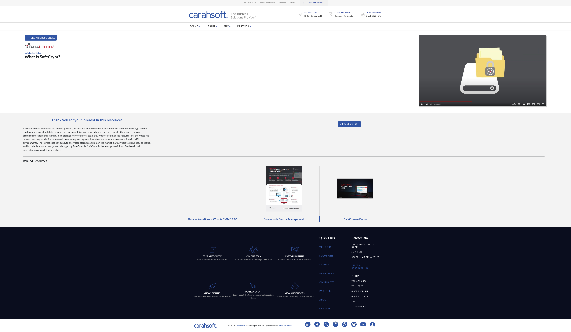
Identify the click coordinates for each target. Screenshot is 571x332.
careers (325, 308)
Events (324, 264)
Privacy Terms (285, 325)
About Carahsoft (267, 3)
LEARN (211, 26)
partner (325, 291)
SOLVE (194, 26)
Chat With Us (373, 15)
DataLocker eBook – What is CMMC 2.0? (212, 219)
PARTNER (243, 26)
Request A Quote (344, 15)
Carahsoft (240, 325)
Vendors (325, 247)
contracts (326, 282)
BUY (226, 26)
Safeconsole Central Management (284, 219)
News (292, 3)
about (323, 299)
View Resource (349, 124)
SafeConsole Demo (355, 219)
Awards (282, 3)
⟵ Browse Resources (41, 37)
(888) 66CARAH (313, 15)
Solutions (326, 255)
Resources (326, 273)
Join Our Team (249, 3)
